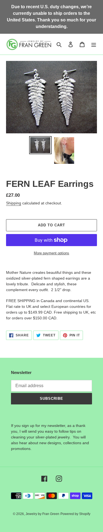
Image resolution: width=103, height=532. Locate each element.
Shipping (13, 203)
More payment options (51, 253)
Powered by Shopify (75, 514)
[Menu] (93, 44)
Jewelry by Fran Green (42, 514)
